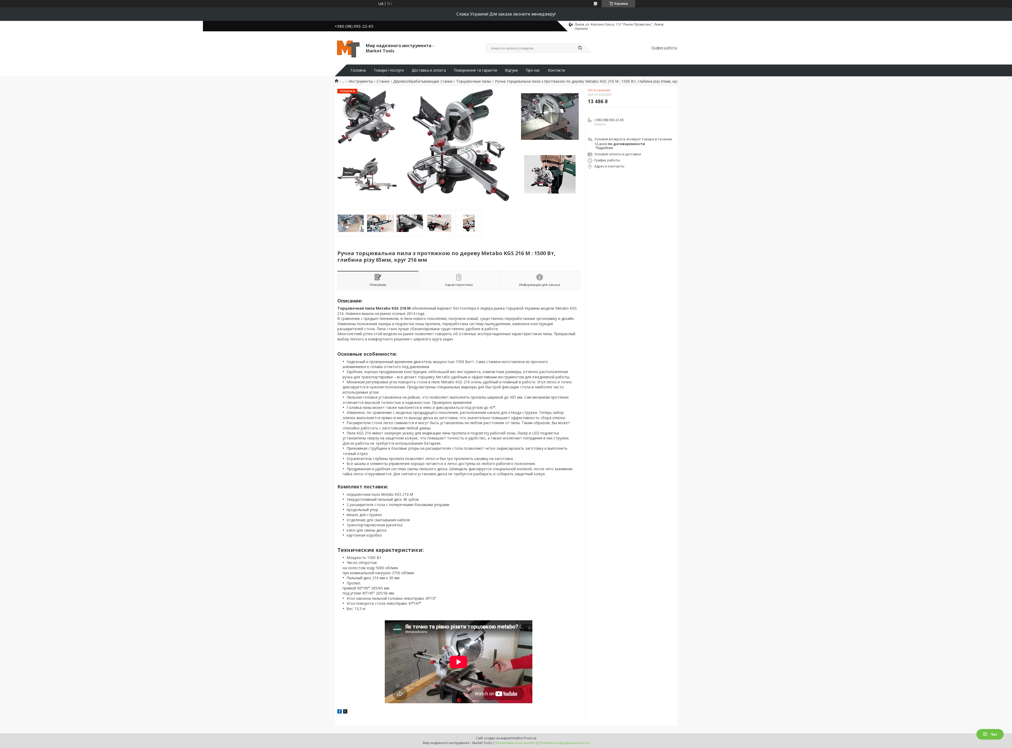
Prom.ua (530, 738)
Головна (358, 70)
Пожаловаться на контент (515, 743)
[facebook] (339, 712)
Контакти (556, 70)
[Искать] (580, 48)
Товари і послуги (389, 70)
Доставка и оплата (429, 70)
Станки (383, 81)
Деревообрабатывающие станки (423, 81)
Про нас (533, 70)
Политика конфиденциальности (564, 743)
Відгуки (511, 70)
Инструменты (360, 81)
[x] (345, 712)
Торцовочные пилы (473, 81)
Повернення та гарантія (475, 70)
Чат (994, 734)
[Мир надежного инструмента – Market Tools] (348, 48)
